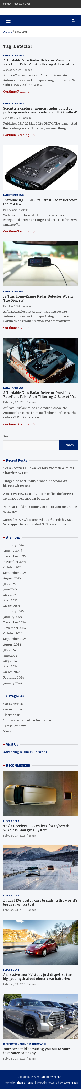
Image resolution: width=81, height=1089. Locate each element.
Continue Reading (16, 91)
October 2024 (13, 633)
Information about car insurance (27, 720)
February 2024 (13, 677)
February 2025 (13, 611)
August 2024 (12, 644)
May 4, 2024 (10, 209)
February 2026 (13, 545)
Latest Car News (13, 55)
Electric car (11, 715)
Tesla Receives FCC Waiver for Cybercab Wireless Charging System (36, 828)
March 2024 (11, 672)
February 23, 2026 (14, 984)
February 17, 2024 (14, 402)
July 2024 (9, 650)
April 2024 (10, 666)
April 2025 (10, 600)
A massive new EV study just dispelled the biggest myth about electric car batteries (37, 977)
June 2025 (10, 589)
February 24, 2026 (14, 910)
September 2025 (15, 573)
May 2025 (10, 595)
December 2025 (14, 556)
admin (28, 70)
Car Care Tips (13, 704)
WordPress (71, 1082)
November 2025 (14, 562)
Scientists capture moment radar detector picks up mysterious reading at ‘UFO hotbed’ (40, 110)
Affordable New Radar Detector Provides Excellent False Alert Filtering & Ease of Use (39, 62)
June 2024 (10, 655)
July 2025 (9, 584)
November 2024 (14, 628)
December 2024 (14, 622)
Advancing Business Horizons (25, 752)
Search (8, 436)
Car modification (15, 709)
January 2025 (12, 617)
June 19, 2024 (11, 118)
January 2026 (12, 551)
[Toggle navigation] (8, 20)
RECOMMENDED (18, 765)
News (7, 731)
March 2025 (11, 606)
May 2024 (10, 661)
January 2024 (12, 683)
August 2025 (12, 578)
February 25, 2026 (14, 835)
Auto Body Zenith (50, 1077)
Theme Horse (25, 1082)
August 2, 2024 (12, 70)
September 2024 (15, 639)
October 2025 (12, 567)
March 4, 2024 (11, 306)
